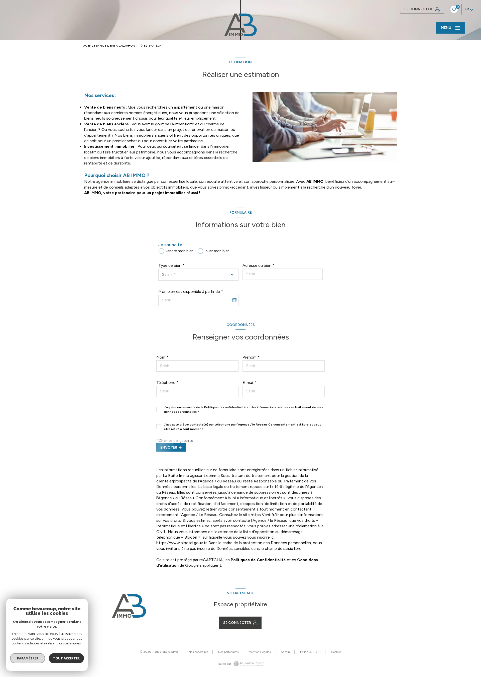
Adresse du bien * (258, 265)
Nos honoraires (198, 652)
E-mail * (250, 382)
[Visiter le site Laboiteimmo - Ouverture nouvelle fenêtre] (248, 664)
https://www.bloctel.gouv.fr (181, 542)
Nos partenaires (228, 652)
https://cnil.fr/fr (265, 514)
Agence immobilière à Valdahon (109, 45)
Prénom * (251, 357)
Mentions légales (260, 652)
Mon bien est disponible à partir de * (190, 291)
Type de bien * (171, 265)
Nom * (162, 357)
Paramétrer (27, 658)
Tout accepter (66, 658)
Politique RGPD (310, 652)
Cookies (336, 652)
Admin (285, 652)
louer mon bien (217, 251)
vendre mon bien (179, 251)
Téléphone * (167, 382)
